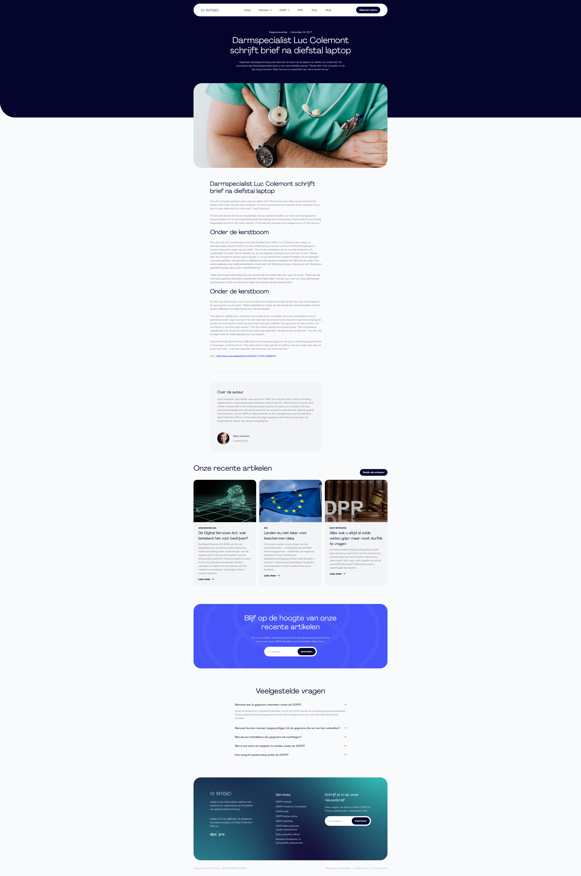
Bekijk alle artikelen (373, 472)
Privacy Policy (379, 868)
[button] (265, 10)
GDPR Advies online (286, 816)
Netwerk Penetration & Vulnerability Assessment (289, 841)
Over (314, 10)
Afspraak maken (368, 9)
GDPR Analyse (284, 801)
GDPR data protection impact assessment (287, 827)
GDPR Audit (282, 811)
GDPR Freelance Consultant (291, 806)
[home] (210, 10)
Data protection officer (288, 834)
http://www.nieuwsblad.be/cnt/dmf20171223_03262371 (246, 356)
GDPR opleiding (284, 821)
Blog (328, 10)
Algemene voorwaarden (338, 868)
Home (247, 10)
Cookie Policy (361, 868)
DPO (300, 10)
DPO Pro (232, 818)
